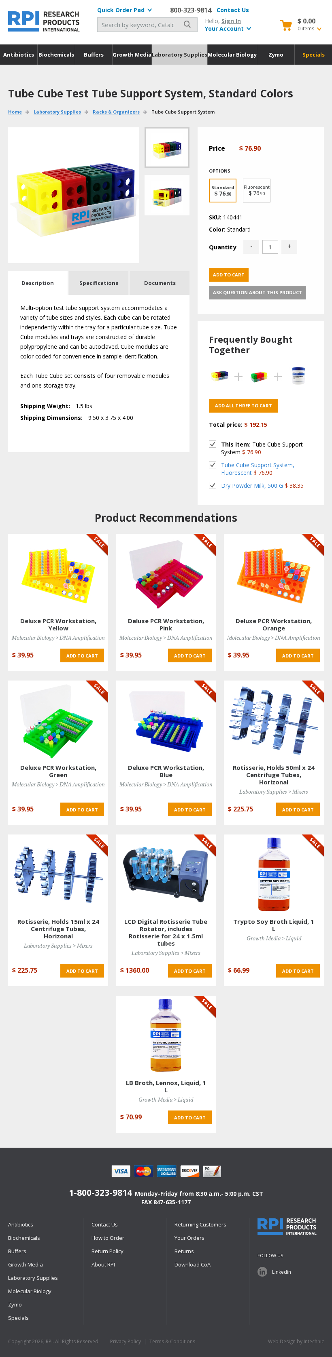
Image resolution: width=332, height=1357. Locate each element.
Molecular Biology (232, 54)
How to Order (108, 1237)
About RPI (103, 1264)
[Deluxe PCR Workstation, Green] (58, 720)
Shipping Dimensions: (51, 417)
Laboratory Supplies (179, 54)
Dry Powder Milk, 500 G (252, 485)
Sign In (231, 21)
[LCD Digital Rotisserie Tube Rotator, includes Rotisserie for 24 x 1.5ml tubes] (166, 874)
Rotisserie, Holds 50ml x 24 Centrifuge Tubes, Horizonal (274, 774)
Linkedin (281, 1271)
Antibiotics (18, 54)
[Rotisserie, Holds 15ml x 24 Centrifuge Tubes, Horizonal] (58, 874)
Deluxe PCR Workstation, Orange (274, 624)
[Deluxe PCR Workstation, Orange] (273, 573)
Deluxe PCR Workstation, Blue (166, 771)
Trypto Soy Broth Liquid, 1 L (273, 925)
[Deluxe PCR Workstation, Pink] (166, 573)
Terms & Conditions (172, 1341)
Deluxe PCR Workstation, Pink (166, 624)
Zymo (275, 54)
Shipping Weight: (45, 406)
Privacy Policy (125, 1341)
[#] (167, 195)
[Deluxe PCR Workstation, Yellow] (58, 573)
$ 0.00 (306, 21)
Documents (160, 283)
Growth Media (132, 54)
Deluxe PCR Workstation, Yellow (58, 624)
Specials (313, 54)
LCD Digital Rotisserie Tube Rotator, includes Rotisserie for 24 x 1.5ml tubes (165, 932)
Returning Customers (200, 1224)
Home (15, 112)
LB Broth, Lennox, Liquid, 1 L (166, 1086)
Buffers (94, 54)
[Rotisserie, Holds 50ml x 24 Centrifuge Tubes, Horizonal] (273, 720)
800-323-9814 (190, 10)
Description (37, 283)
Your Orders (189, 1237)
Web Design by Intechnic (296, 1341)
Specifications (98, 283)
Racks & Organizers (116, 112)
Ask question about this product (257, 292)
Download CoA (193, 1264)
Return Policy (107, 1251)
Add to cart (229, 275)
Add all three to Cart (243, 405)
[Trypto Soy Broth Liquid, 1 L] (273, 874)
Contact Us (233, 10)
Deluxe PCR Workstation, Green (58, 771)
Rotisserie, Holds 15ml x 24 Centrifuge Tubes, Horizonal (58, 928)
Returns (184, 1251)
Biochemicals (56, 54)
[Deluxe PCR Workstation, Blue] (166, 720)
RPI (44, 21)
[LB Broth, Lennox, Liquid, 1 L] (166, 1035)
